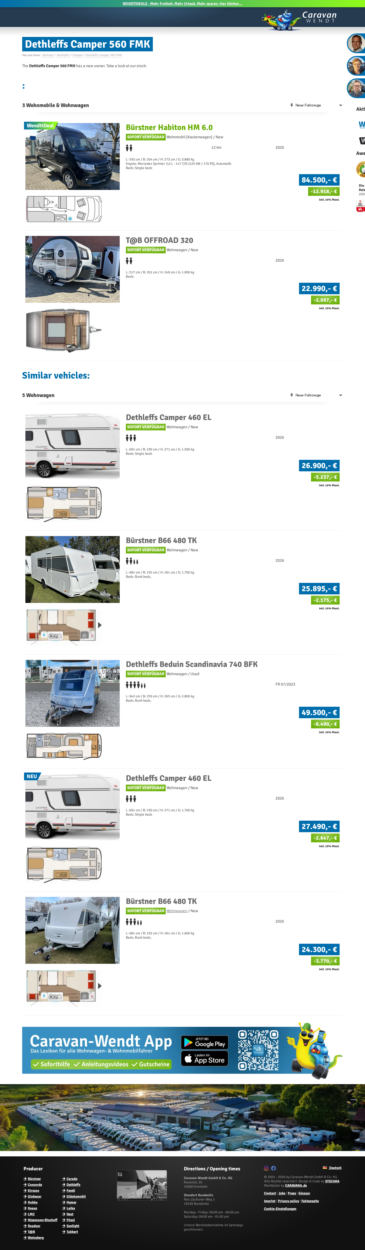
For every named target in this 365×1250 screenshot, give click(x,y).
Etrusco (33, 1190)
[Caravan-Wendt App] (182, 1081)
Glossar (304, 1193)
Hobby (32, 1202)
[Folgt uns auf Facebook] (274, 1169)
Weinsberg (36, 1238)
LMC (31, 1214)
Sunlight (73, 1226)
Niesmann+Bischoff (42, 1220)
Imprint (269, 1201)
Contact (270, 1193)
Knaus (32, 1208)
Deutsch (334, 1168)
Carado (72, 1179)
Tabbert (72, 1232)
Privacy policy (288, 1201)
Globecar (34, 1196)
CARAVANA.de (296, 1185)
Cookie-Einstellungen (280, 1209)
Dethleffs (73, 1185)
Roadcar (34, 1226)
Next (70, 1214)
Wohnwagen (176, 910)
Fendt (71, 1190)
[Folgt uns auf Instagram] (267, 1169)
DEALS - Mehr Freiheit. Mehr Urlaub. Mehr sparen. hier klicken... (182, 3)
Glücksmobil (76, 1196)
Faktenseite (310, 1201)
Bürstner (34, 1179)
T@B (31, 1232)
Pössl (71, 1220)
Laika (71, 1208)
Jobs (281, 1193)
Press (292, 1193)
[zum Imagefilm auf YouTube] (142, 1199)
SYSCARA (332, 1181)
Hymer (71, 1202)
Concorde (35, 1185)
